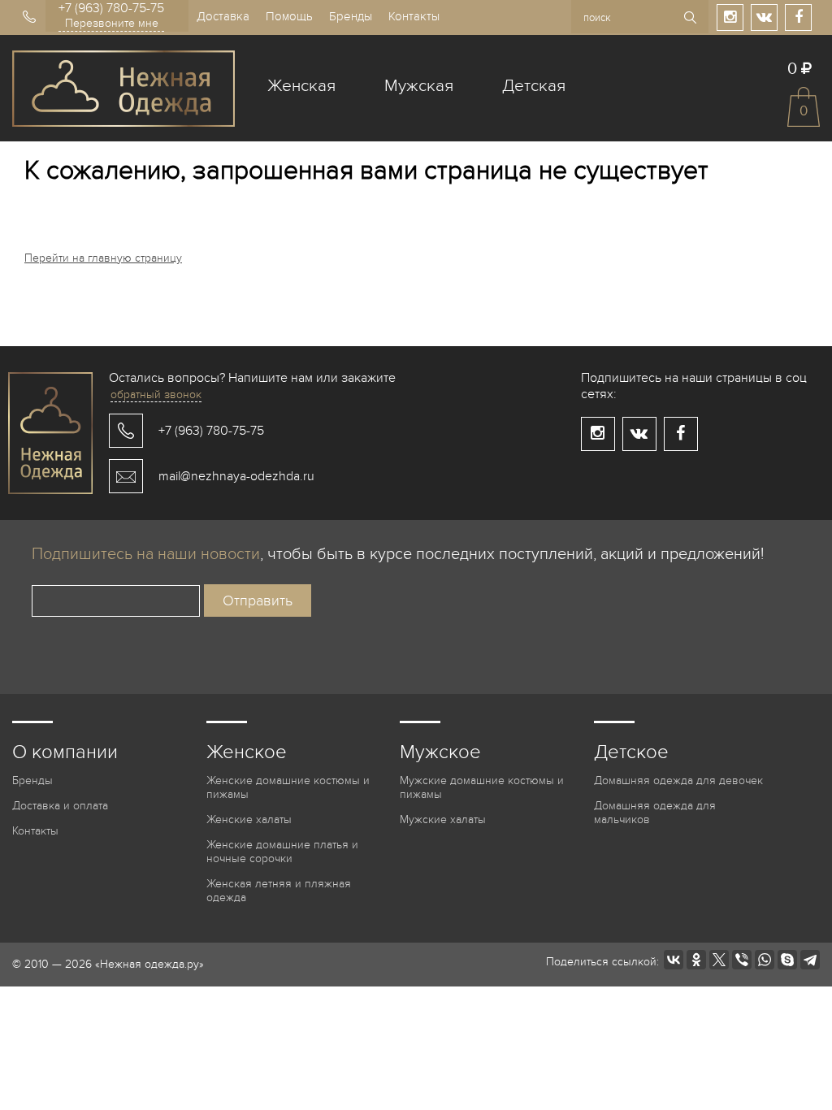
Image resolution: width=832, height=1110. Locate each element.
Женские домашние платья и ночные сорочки (282, 851)
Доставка (223, 16)
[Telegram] (810, 959)
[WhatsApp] (764, 959)
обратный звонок (156, 394)
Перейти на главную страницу (103, 258)
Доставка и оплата (60, 806)
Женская (301, 86)
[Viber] (742, 959)
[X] (719, 959)
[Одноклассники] (696, 959)
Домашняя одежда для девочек (678, 780)
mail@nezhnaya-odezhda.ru (236, 476)
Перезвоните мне (111, 23)
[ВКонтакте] (673, 959)
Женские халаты (249, 819)
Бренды (350, 16)
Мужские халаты (443, 819)
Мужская (418, 86)
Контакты (414, 16)
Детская (534, 86)
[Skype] (787, 959)
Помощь (289, 16)
